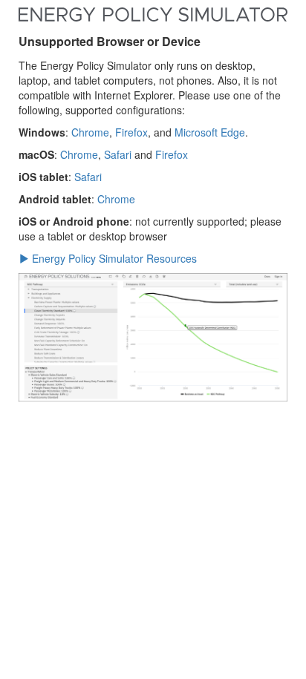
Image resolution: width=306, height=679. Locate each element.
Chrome (90, 132)
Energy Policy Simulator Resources (113, 258)
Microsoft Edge (210, 132)
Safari (117, 154)
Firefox (131, 132)
